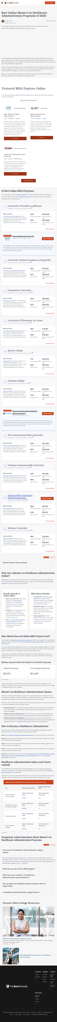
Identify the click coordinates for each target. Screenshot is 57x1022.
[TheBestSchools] (11, 2)
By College (37, 976)
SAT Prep (37, 1001)
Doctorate (45, 981)
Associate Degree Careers (52, 975)
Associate (45, 974)
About (28, 1012)
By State (37, 974)
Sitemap (39, 1012)
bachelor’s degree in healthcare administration (21, 735)
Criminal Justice (52, 982)
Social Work (52, 979)
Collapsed (46, 557)
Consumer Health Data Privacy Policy (39, 1014)
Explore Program (47, 238)
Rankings (38, 972)
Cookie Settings (18, 1014)
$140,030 (24, 828)
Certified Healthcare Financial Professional (25, 755)
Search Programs (50, 2)
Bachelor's (45, 976)
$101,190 (24, 818)
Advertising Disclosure (48, 1012)
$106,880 (24, 808)
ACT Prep (37, 999)
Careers (52, 972)
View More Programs (28, 180)
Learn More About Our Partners (28, 100)
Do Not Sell (33, 1012)
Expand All (52, 557)
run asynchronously (16, 600)
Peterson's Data (21, 194)
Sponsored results (25, 196)
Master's (44, 979)
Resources (38, 993)
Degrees (45, 972)
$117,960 (24, 798)
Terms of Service (26, 1014)
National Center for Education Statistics (21, 640)
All (35, 979)
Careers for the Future (52, 986)
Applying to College (37, 996)
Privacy (11, 1014)
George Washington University (23, 236)
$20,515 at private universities (34, 642)
